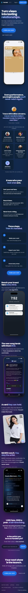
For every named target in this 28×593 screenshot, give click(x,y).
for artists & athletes (18, 587)
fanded (7, 2)
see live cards (5, 585)
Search (23, 546)
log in (15, 2)
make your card (9, 30)
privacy (12, 585)
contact (3, 590)
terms (17, 585)
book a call (23, 2)
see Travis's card (7, 35)
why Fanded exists (6, 587)
